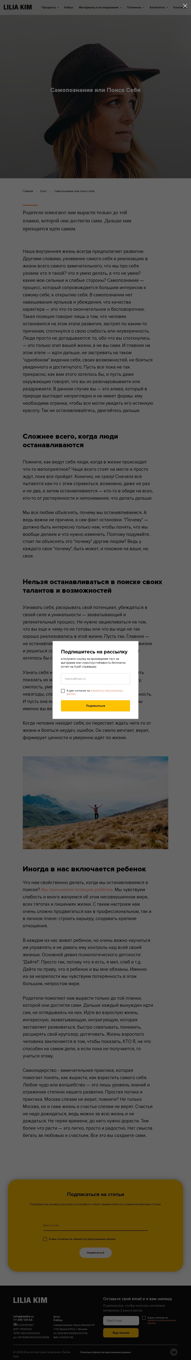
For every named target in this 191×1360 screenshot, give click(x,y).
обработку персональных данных (95, 692)
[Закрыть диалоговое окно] (185, 6)
